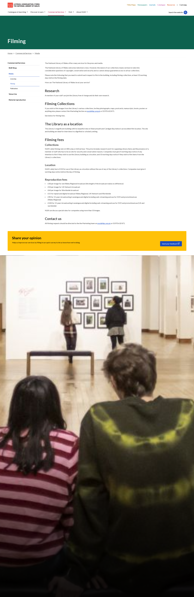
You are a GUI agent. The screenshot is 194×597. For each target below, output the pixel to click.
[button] (27, 12)
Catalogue (161, 5)
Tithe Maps (131, 5)
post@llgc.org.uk (93, 111)
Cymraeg (183, 5)
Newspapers (142, 5)
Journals (152, 5)
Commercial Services (16, 63)
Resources (171, 5)
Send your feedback (169, 244)
